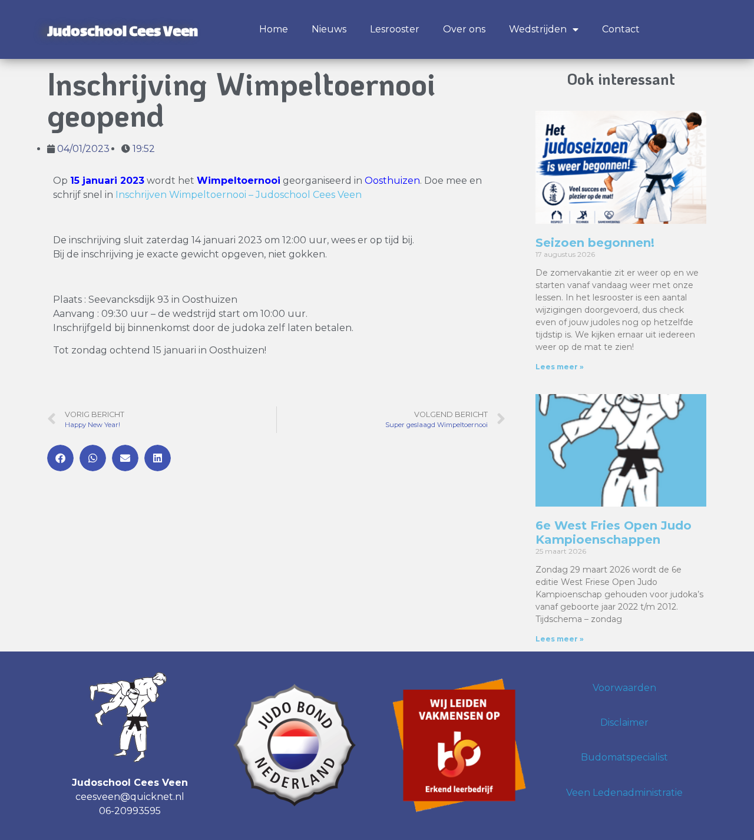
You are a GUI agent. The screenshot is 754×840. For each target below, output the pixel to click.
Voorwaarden (624, 687)
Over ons (464, 29)
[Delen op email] (125, 458)
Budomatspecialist (624, 757)
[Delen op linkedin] (157, 458)
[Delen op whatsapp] (93, 458)
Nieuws (329, 29)
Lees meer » (559, 366)
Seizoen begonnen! (594, 243)
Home (273, 29)
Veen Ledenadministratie (624, 792)
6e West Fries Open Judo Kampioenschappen (613, 532)
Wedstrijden (538, 29)
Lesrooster (394, 29)
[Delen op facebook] (60, 458)
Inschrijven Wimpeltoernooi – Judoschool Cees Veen (238, 194)
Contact (621, 29)
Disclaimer (624, 722)
